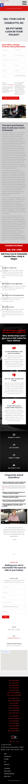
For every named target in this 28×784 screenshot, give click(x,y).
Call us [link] (14, 627)
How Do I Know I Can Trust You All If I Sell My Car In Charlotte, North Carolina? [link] (14, 482)
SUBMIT (6, 617)
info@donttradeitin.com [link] (13, 638)
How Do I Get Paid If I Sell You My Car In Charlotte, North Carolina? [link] (14, 493)
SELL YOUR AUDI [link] (14, 728)
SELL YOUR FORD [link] (14, 683)
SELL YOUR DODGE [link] (14, 721)
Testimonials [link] (7, 769)
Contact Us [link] (6, 765)
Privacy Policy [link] (7, 776)
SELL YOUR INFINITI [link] (14, 685)
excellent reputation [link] (6, 487)
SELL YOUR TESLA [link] (14, 690)
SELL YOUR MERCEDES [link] (14, 701)
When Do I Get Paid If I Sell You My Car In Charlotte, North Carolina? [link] (14, 496)
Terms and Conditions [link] (9, 774)
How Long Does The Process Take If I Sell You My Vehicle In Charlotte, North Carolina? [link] (14, 505)
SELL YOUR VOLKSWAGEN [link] (14, 695)
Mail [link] (14, 636)
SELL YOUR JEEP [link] (14, 703)
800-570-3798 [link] (14, 249)
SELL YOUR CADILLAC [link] (14, 731)
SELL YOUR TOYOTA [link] (14, 698)
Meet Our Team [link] (7, 757)
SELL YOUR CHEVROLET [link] (14, 718)
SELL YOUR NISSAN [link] (14, 710)
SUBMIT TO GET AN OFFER (10, 98)
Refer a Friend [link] (7, 771)
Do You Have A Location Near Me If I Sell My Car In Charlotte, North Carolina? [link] (14, 500)
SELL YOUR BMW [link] (14, 716)
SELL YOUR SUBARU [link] (14, 726)
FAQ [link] (5, 762)
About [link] (5, 754)
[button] (14, 111)
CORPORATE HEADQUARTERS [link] (14, 643)
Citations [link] (6, 759)
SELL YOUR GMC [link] (14, 723)
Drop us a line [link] (14, 578)
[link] (2, 5)
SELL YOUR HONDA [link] (14, 680)
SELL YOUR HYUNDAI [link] (14, 708)
